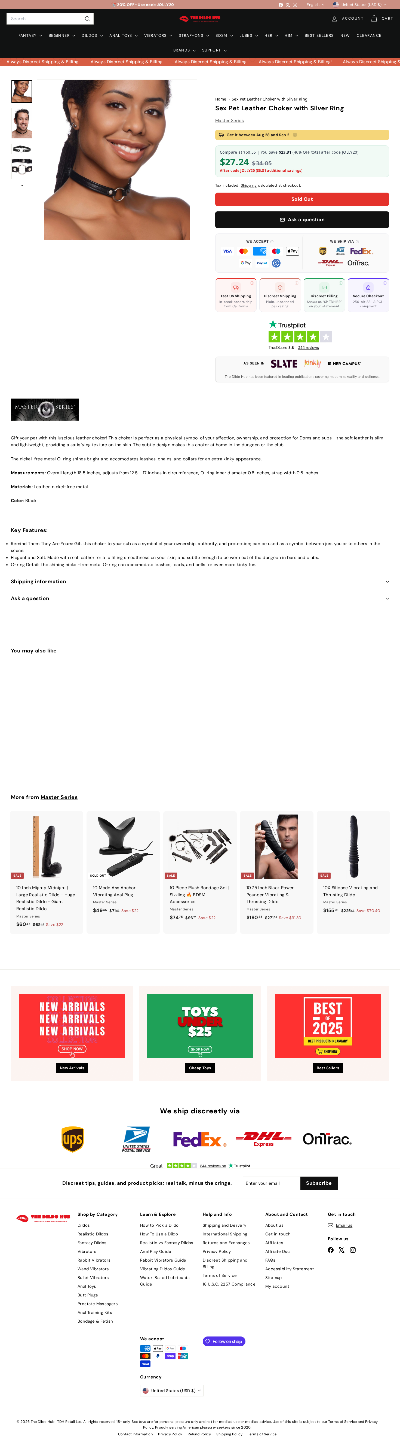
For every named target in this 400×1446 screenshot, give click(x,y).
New (345, 35)
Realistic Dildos (93, 1234)
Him (289, 35)
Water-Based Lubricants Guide (165, 1281)
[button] (260, 253)
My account (277, 1286)
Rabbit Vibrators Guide (163, 1260)
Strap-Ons (192, 35)
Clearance (369, 35)
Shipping (249, 185)
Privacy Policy (217, 1251)
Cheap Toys (200, 1067)
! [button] (295, 134)
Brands (182, 50)
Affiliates (274, 1242)
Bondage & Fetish (95, 1321)
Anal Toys (121, 35)
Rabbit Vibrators (94, 1260)
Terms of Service (220, 1275)
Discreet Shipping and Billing (225, 1263)
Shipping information (38, 581)
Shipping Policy (229, 1434)
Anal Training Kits (95, 1312)
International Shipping (225, 1234)
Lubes (246, 35)
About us (274, 1225)
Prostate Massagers (98, 1304)
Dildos (90, 35)
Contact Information (135, 1434)
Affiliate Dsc (277, 1251)
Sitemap (273, 1277)
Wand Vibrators (93, 1269)
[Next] (22, 184)
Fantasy (28, 35)
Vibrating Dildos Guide (162, 1269)
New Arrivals (72, 1067)
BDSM (222, 35)
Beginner (60, 35)
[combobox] (50, 19)
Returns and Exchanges (226, 1242)
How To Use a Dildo (159, 1234)
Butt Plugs (88, 1295)
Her (269, 35)
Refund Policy (199, 1434)
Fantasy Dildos (92, 1242)
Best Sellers (319, 35)
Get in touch (278, 1234)
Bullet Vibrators (93, 1277)
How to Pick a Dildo (159, 1225)
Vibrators (156, 35)
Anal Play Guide (155, 1251)
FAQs (270, 1260)
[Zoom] (117, 160)
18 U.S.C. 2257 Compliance (229, 1284)
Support (212, 50)
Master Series (229, 120)
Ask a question (30, 598)
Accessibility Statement (289, 1269)
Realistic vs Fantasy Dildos (166, 1242)
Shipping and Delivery (224, 1225)
